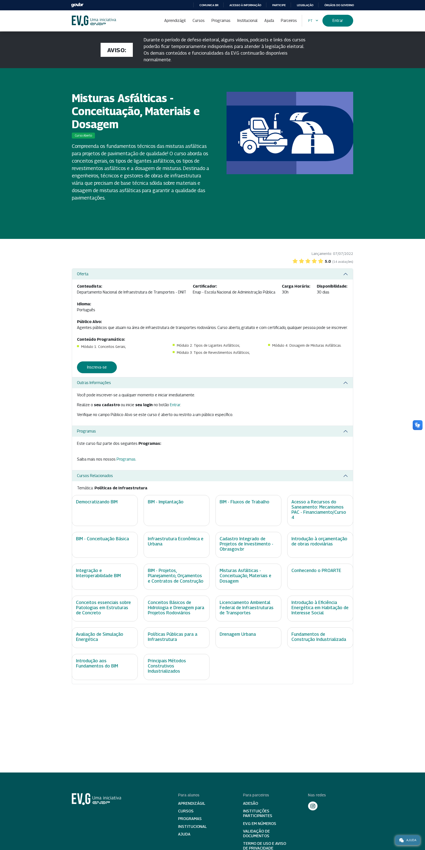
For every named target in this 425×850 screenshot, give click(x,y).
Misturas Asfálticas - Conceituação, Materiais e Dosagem (245, 575)
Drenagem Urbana (238, 634)
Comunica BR (208, 5)
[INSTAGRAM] (313, 806)
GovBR (77, 5)
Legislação (305, 5)
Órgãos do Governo (339, 5)
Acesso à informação (245, 5)
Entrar (338, 20)
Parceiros (289, 20)
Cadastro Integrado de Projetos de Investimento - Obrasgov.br (246, 544)
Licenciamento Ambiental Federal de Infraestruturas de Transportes (246, 607)
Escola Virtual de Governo (94, 21)
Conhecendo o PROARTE (316, 570)
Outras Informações (94, 382)
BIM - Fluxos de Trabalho (244, 501)
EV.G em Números (259, 823)
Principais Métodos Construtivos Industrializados (167, 666)
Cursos (199, 20)
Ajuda (269, 20)
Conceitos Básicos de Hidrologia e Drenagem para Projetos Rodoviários (176, 607)
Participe (279, 5)
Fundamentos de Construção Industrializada (318, 637)
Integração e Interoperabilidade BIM (98, 573)
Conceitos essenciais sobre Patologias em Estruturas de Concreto (103, 607)
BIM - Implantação (165, 501)
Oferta (82, 274)
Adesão (250, 803)
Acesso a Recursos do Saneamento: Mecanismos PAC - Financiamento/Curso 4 (318, 509)
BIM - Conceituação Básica (102, 538)
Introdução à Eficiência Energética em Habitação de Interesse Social (320, 607)
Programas (221, 20)
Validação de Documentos (256, 833)
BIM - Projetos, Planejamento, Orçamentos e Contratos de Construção (175, 575)
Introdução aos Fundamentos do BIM (97, 663)
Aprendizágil (175, 20)
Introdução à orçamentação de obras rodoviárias (319, 541)
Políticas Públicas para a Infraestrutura (172, 637)
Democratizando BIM (97, 501)
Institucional (247, 20)
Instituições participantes (257, 813)
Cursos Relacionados (95, 475)
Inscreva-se (97, 367)
